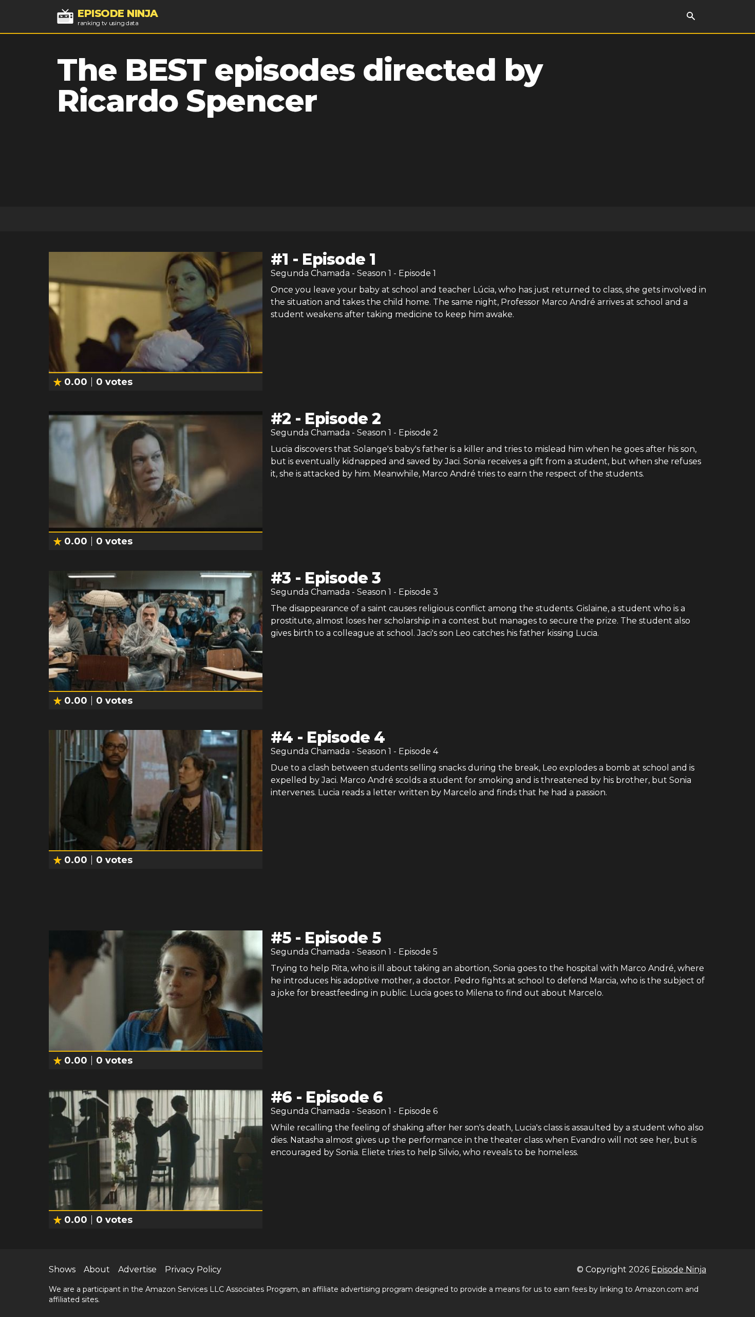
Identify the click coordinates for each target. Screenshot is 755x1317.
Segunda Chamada (310, 273)
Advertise (137, 1269)
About (97, 1269)
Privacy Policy (193, 1269)
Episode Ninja (678, 1269)
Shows (62, 1269)
